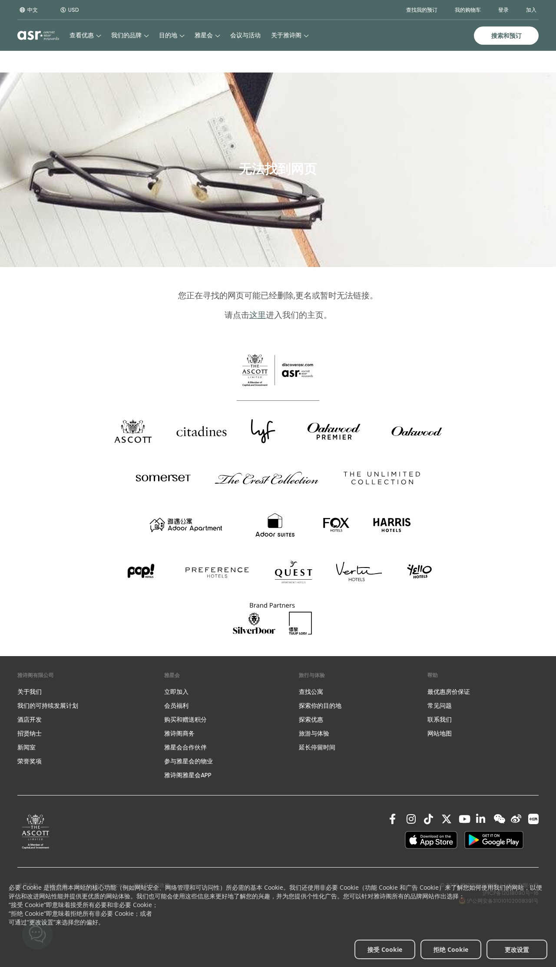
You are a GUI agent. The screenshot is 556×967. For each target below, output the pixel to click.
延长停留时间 (317, 747)
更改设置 (517, 949)
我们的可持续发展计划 (47, 705)
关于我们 (29, 691)
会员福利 (176, 705)
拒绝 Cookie (451, 949)
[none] (82, 692)
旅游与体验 (315, 733)
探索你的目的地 (320, 705)
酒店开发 (29, 719)
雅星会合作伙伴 (185, 747)
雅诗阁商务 (179, 733)
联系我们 (439, 719)
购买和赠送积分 (185, 719)
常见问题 (439, 705)
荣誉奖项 (29, 761)
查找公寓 (311, 691)
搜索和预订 (506, 35)
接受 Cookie (384, 949)
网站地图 (439, 733)
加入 (531, 9)
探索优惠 (311, 719)
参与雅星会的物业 (188, 761)
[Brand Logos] (132, 431)
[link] (35, 831)
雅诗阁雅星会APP (188, 775)
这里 (257, 315)
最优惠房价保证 (448, 691)
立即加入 (176, 691)
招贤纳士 (29, 733)
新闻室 (26, 747)
